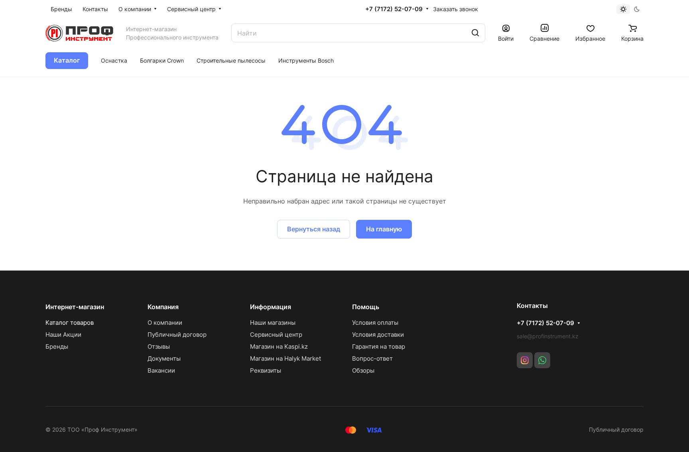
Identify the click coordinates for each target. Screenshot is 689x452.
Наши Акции (63, 334)
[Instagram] (525, 360)
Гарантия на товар (378, 346)
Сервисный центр (276, 334)
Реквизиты (265, 370)
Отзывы (159, 346)
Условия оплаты (375, 322)
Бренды (56, 346)
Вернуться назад (313, 229)
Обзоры (363, 370)
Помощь (365, 307)
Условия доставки (378, 334)
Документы (164, 358)
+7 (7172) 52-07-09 (394, 9)
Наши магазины (272, 322)
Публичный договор (177, 334)
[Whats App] (542, 360)
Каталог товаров (69, 322)
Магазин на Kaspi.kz (279, 346)
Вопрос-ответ (372, 358)
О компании (165, 322)
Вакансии (161, 370)
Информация (270, 307)
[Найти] (475, 33)
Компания (163, 307)
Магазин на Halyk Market (285, 358)
